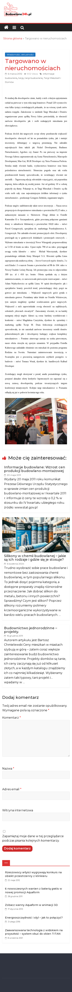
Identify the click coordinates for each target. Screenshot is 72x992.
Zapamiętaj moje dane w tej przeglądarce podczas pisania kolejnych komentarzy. (33, 838)
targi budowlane (33, 78)
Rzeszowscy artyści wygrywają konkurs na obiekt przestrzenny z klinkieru (33, 874)
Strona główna (12, 38)
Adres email (11, 789)
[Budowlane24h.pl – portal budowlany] (6, 27)
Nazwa (8, 768)
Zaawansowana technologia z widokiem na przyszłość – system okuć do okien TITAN (34, 932)
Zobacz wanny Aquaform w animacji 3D (31, 905)
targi (20, 78)
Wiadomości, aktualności (20, 54)
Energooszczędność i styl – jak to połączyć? (34, 917)
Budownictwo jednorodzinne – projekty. (30, 630)
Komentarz (11, 717)
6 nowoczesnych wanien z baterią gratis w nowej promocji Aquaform (33, 890)
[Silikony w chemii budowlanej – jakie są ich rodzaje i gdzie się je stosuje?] (36, 519)
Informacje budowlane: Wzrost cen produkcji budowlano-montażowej (34, 469)
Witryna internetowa (17, 810)
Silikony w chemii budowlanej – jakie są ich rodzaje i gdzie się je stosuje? (35, 558)
